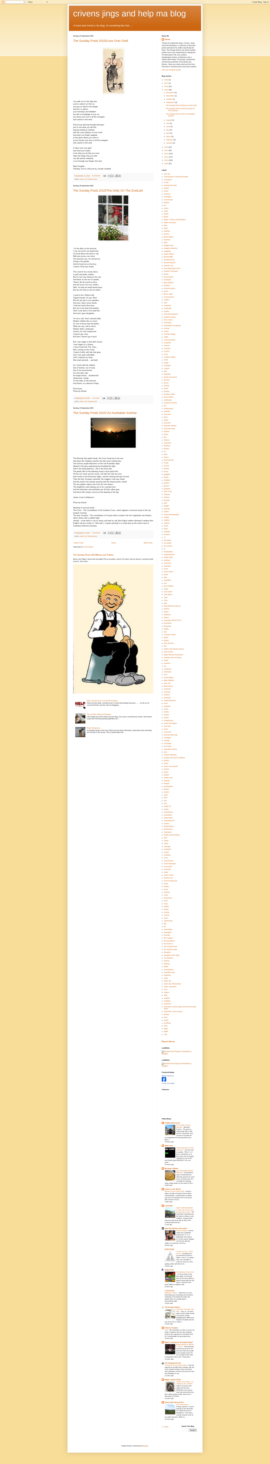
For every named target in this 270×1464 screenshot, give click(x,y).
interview (167, 566)
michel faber (168, 678)
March (168, 137)
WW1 (166, 1029)
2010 (166, 160)
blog (165, 243)
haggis (166, 506)
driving (166, 386)
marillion (167, 663)
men (165, 675)
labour (166, 612)
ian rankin (167, 543)
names (166, 715)
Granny (166, 497)
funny (166, 472)
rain (165, 801)
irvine (166, 569)
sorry (166, 901)
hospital (167, 532)
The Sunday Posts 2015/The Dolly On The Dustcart (108, 190)
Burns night (168, 294)
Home (113, 543)
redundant (168, 815)
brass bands (168, 277)
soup (166, 904)
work (165, 1026)
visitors (166, 992)
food (165, 454)
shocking (167, 869)
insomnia (167, 563)
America (167, 194)
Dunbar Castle (169, 394)
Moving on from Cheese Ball (174, 1191)
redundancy (168, 812)
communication (170, 340)
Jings (166, 589)
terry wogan (168, 938)
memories (167, 669)
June (168, 127)
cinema (166, 328)
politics (166, 775)
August (169, 120)
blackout (167, 240)
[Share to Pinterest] (119, 175)
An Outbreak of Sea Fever (185, 1272)
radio (166, 795)
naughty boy (168, 721)
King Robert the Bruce (172, 606)
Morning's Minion (171, 1169)
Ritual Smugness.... (94, 728)
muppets (167, 706)
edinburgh (168, 400)
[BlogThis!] (111, 175)
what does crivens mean (173, 1011)
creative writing (169, 357)
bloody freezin (169, 260)
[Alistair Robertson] (164, 1081)
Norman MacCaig (170, 735)
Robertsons (168, 829)
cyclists (166, 369)
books (166, 274)
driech (166, 383)
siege (166, 872)
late (165, 632)
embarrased (168, 409)
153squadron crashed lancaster (176, 177)
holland (167, 523)
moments (167, 689)
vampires (167, 975)
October (169, 99)
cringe (166, 363)
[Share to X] (114, 175)
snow (166, 889)
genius (166, 486)
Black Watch (168, 237)
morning (167, 692)
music (166, 709)
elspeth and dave (170, 403)
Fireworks (167, 443)
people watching (170, 755)
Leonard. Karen (170, 635)
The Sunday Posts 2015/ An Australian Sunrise (105, 413)
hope (166, 529)
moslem (167, 695)
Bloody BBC (168, 257)
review (166, 824)
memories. (168, 672)
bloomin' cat (168, 266)
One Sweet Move (182, 1404)
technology (168, 929)
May (168, 130)
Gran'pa (167, 494)
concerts (167, 348)
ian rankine (168, 546)
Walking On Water (171, 1293)
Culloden (167, 366)
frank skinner (169, 460)
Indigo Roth (168, 557)
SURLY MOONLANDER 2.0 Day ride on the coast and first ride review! (185, 1210)
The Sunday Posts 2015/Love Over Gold (100, 41)
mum (166, 703)
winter (166, 1020)
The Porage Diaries (172, 1307)
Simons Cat (168, 878)
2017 (166, 83)
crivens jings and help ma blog (129, 13)
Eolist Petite (169, 1249)
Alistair (167, 39)
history (166, 512)
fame (166, 417)
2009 (166, 164)
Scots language (170, 864)
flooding (167, 446)
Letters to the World (172, 1189)
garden (166, 483)
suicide (166, 912)
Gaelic (166, 477)
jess (165, 583)
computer (167, 343)
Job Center (168, 592)
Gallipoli (167, 480)
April (168, 133)
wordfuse (167, 1023)
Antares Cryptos (171, 1328)
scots (166, 858)
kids (165, 603)
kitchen (166, 609)
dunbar (166, 391)
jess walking (168, 586)
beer (165, 225)
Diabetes (167, 374)
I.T (165, 537)
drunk (166, 388)
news (166, 729)
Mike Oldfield (169, 680)
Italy (165, 577)
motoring (167, 698)
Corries (166, 351)
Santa (166, 841)
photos (166, 761)
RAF (165, 798)
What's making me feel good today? (179, 1342)
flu (165, 451)
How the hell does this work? (176, 1228)
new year (167, 726)
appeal (166, 203)
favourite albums (170, 426)
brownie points (169, 288)
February (170, 140)
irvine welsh (168, 572)
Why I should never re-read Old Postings (102, 701)
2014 (166, 147)
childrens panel (170, 317)
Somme (167, 892)
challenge (167, 308)
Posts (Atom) (88, 547)
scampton (167, 849)
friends (166, 469)
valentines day (169, 972)
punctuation (168, 786)
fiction (166, 434)
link (165, 646)
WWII (166, 1032)
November (170, 96)
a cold (166, 182)
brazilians (167, 280)
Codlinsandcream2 (172, 1123)
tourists (166, 961)
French (166, 466)
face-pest (167, 414)
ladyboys (167, 615)
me (165, 666)
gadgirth (167, 474)
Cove (166, 354)
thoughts (167, 952)
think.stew (169, 1146)
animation (167, 197)
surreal (166, 915)
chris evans (168, 320)
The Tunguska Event (173, 1363)
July (168, 123)
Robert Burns (169, 826)
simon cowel (168, 875)
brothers (167, 285)
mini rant (167, 683)
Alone (166, 191)
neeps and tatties (170, 723)
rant (165, 803)
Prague (166, 783)
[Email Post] (104, 176)
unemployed (168, 970)
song (166, 895)
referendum (168, 818)
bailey (166, 214)
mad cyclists (168, 652)
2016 (166, 86)
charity (166, 311)
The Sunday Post (170, 947)
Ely (165, 406)
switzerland (168, 921)
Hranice (167, 534)
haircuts (167, 509)
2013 (166, 150)
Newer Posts (79, 543)
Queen (166, 789)
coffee (166, 337)
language (167, 626)
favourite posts (169, 429)
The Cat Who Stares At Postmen (99, 714)
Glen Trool (168, 491)
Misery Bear (168, 686)
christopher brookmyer (172, 326)
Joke (165, 597)
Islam (166, 575)
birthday (167, 231)
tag (165, 924)
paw (165, 752)
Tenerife (167, 935)
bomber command (171, 271)
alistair (166, 188)
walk (165, 995)
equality (167, 411)
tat (165, 927)
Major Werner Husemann (173, 655)
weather (167, 998)
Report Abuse (168, 1041)
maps (166, 660)
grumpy (167, 500)
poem (166, 763)
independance (169, 555)
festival (166, 431)
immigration (168, 552)
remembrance (169, 821)
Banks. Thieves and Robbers (175, 220)
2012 (166, 154)
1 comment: (96, 398)
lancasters (168, 623)
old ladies (167, 743)
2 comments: (96, 176)
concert (166, 346)
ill (164, 549)
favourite (167, 423)
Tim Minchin (168, 958)
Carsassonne (169, 297)
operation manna (170, 749)
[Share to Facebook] (117, 175)
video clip (167, 981)
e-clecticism (170, 1291)
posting (166, 781)
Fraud (166, 463)
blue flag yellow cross (172, 268)
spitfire (166, 907)
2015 (166, 90)
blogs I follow (169, 254)
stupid (166, 909)
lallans (166, 618)
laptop (166, 629)
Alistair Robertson (168, 1076)
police (166, 772)
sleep (166, 884)
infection (167, 560)
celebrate (167, 306)
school (166, 852)
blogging (167, 251)
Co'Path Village (170, 334)
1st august (168, 180)
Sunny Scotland (181, 1230)
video (166, 978)
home (166, 526)
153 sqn (167, 174)
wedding (167, 1001)
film (165, 437)
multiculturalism (170, 700)
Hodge (166, 517)
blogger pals (168, 245)
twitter (166, 967)
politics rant (168, 778)
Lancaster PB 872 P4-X (173, 620)
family (166, 420)
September (170, 102)
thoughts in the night (171, 955)
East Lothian (168, 397)
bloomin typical (169, 263)
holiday (166, 520)
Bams (166, 217)
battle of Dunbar (170, 223)
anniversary (168, 200)
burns (166, 291)
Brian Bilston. (169, 283)
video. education (170, 987)
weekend (167, 1004)
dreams (167, 380)
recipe (166, 809)
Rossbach (168, 832)
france (166, 457)
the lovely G (168, 944)
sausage (167, 846)
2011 (166, 157)
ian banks (167, 540)
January (169, 143)
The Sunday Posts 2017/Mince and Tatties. (93, 555)
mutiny (166, 712)
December (170, 93)
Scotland (167, 855)
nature (166, 718)
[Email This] (109, 175)
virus (165, 989)
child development (171, 314)
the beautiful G (169, 941)
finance (166, 440)
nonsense (167, 732)
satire (166, 843)
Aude (166, 211)
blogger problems (170, 248)
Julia (165, 600)
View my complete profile (171, 70)
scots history (168, 861)
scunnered (168, 867)
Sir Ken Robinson (170, 881)
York (165, 1035)
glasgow (167, 489)
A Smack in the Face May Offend (176, 1365)
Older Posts (148, 543)
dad (165, 371)
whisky (166, 1014)
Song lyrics (168, 898)
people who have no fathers (174, 758)
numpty (166, 740)
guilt (165, 503)
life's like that (169, 643)
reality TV (167, 806)
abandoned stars (170, 185)
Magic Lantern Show (173, 1380)
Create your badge (168, 1083)
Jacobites (167, 580)
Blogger (145, 1446)
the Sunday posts (91, 179)
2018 (166, 80)
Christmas (168, 323)
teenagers (168, 932)
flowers (166, 449)
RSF (165, 838)
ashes (166, 208)
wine (165, 1017)
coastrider (169, 1206)
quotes (166, 792)
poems (82, 179)
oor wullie (167, 746)
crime (166, 360)
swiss (166, 918)
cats (165, 303)
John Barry (168, 595)
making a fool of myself (172, 658)
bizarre (166, 234)
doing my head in (170, 377)
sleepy (166, 886)
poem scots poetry (171, 766)
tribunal (167, 964)
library (166, 640)
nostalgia (167, 738)
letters (166, 637)
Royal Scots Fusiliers (172, 835)
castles (166, 300)
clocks (166, 331)
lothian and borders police (174, 649)
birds (166, 228)
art (165, 205)
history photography (171, 515)
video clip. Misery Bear (172, 984)
